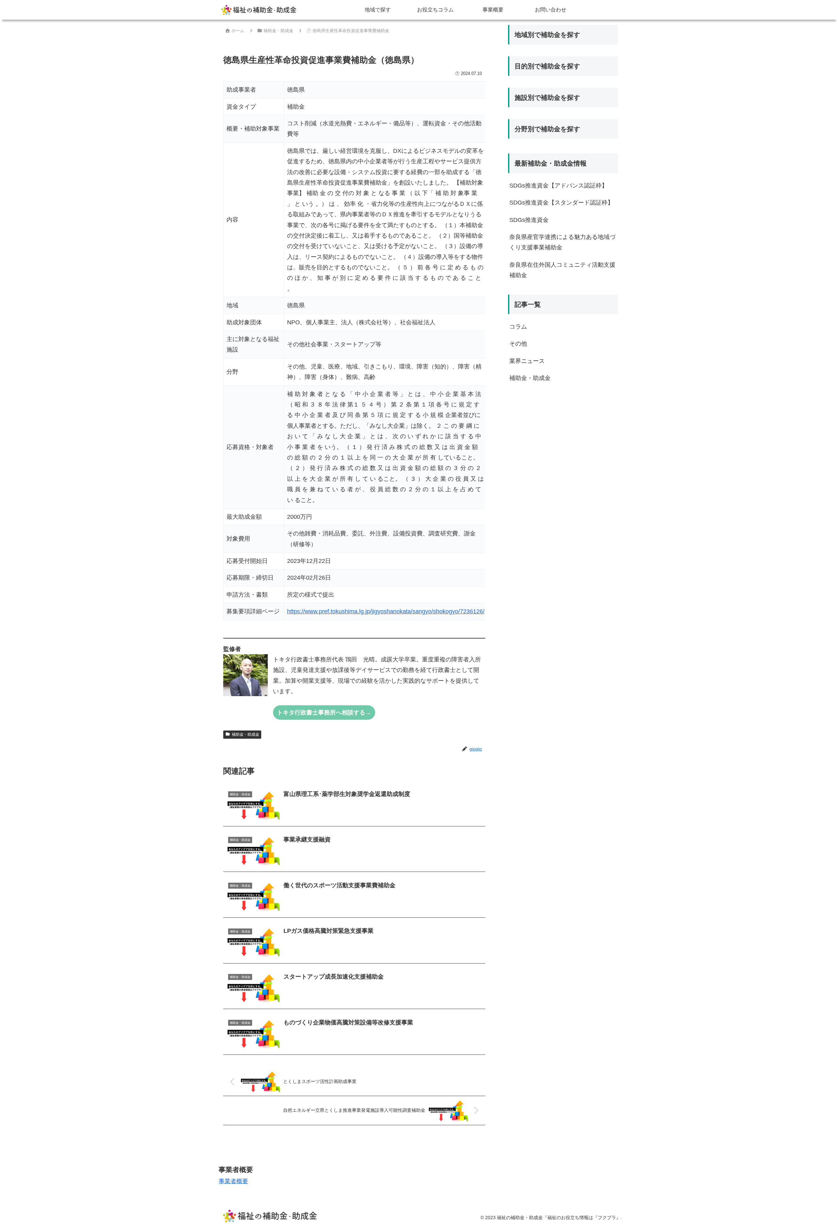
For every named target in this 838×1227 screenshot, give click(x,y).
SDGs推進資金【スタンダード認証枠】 (561, 202)
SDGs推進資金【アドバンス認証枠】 (558, 185)
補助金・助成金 (245, 734)
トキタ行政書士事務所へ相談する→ (324, 712)
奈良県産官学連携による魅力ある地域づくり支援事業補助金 (562, 242)
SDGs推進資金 (529, 220)
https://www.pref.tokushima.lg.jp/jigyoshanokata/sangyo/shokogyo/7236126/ (385, 611)
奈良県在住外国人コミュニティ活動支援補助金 (562, 270)
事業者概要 (233, 1181)
